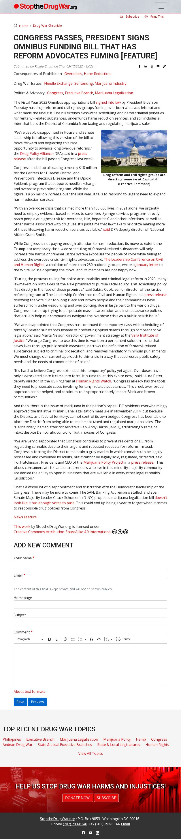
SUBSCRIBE (106, 797)
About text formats (29, 691)
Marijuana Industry (110, 83)
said (106, 229)
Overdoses (73, 73)
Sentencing (83, 83)
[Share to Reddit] (152, 66)
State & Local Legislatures (118, 744)
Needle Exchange (58, 83)
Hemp (141, 739)
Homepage (23, 597)
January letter (147, 264)
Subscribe (132, 16)
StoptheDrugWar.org (57, 818)
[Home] (45, 7)
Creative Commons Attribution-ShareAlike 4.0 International (62, 531)
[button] (164, 66)
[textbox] (90, 664)
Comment (22, 632)
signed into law (108, 102)
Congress (55, 92)
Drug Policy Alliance (36, 153)
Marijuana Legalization (114, 92)
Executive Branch (79, 92)
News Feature (25, 517)
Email (18, 575)
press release (155, 294)
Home (23, 25)
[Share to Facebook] (139, 66)
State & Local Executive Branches (65, 744)
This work (22, 526)
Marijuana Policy (117, 739)
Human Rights (157, 744)
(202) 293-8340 (75, 824)
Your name (23, 558)
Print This (156, 16)
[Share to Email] (158, 66)
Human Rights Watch (93, 381)
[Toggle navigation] (161, 6)
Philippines (12, 739)
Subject (20, 614)
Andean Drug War (17, 744)
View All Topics (90, 753)
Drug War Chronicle (47, 25)
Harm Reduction (97, 73)
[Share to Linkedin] (145, 66)
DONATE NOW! (77, 797)
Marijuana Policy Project (103, 462)
